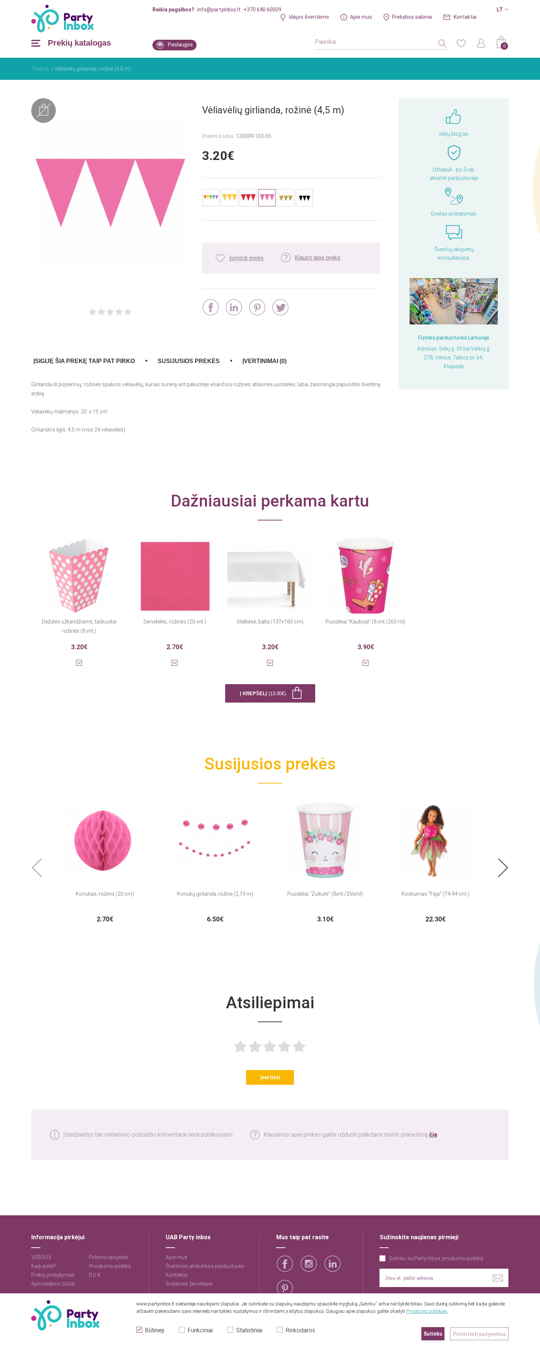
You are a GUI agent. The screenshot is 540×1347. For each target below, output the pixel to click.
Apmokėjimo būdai (53, 1284)
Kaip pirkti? (43, 1266)
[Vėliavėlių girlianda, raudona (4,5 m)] (248, 197)
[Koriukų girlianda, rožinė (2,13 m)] (215, 836)
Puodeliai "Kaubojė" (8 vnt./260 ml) (365, 622)
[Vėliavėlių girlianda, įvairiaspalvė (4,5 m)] (210, 197)
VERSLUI (41, 1257)
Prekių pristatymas (53, 1275)
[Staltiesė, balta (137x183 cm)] (270, 571)
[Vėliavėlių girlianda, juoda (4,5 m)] (304, 197)
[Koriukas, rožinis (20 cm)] (105, 836)
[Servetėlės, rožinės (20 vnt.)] (174, 571)
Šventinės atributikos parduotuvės (205, 1266)
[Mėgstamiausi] (461, 42)
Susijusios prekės (189, 361)
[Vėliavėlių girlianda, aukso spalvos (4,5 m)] (285, 197)
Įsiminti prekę (246, 258)
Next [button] (503, 868)
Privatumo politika (110, 1266)
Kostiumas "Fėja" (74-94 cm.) (435, 894)
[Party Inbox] (62, 18)
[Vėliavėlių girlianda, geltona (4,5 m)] (229, 197)
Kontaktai (465, 17)
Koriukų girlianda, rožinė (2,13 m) (215, 894)
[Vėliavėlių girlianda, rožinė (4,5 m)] (110, 194)
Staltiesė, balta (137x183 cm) (270, 622)
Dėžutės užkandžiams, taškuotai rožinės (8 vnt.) (79, 626)
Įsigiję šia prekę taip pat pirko (84, 361)
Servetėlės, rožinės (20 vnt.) (174, 622)
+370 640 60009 (262, 10)
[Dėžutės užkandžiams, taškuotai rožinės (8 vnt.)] (79, 571)
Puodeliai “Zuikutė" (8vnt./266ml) (325, 894)
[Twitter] (280, 307)
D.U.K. (95, 1275)
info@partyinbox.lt (219, 10)
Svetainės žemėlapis (189, 1284)
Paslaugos (180, 44)
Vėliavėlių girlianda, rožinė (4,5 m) (92, 69)
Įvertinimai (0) (264, 361)
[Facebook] (210, 307)
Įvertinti (270, 1077)
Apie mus (361, 17)
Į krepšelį (263, 693)
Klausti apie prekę (318, 257)
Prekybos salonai (412, 17)
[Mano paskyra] (481, 42)
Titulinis (40, 69)
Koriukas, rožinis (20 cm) (105, 894)
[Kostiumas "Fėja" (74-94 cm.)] (435, 836)
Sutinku (433, 1334)
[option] (105, 861)
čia (433, 1134)
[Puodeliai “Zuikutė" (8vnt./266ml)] (325, 836)
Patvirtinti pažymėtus (479, 1334)
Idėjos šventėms (309, 17)
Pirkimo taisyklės (108, 1257)
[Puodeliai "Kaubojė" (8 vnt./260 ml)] (365, 571)
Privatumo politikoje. (427, 1311)
